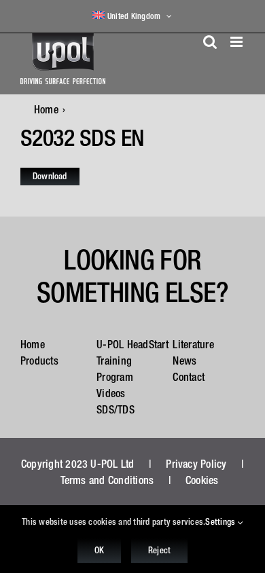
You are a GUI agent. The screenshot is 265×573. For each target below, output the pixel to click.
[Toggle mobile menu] (237, 42)
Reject (159, 550)
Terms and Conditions (107, 480)
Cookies (202, 480)
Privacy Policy (196, 464)
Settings (221, 522)
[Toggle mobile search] (210, 42)
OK (99, 550)
